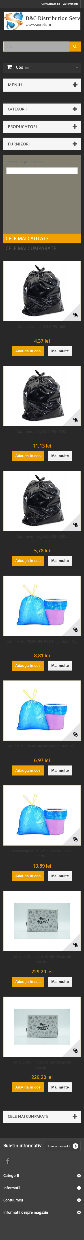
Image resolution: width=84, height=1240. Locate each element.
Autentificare (70, 3)
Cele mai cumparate (31, 248)
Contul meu (13, 1200)
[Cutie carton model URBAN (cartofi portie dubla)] (42, 1027)
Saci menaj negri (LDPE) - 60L (42, 326)
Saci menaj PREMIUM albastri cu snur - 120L (42, 853)
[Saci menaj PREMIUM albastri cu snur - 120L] (42, 815)
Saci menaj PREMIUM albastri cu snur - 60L (42, 746)
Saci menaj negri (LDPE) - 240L (42, 431)
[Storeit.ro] (42, 21)
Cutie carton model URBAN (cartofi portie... (42, 959)
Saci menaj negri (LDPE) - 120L (42, 536)
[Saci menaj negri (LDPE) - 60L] (42, 291)
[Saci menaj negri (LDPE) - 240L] (42, 396)
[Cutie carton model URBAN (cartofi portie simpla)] (42, 921)
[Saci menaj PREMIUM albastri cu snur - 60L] (42, 710)
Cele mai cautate (27, 238)
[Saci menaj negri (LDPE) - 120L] (42, 501)
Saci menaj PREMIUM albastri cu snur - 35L (42, 641)
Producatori (22, 126)
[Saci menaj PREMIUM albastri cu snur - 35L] (42, 606)
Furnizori (19, 144)
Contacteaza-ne (50, 3)
